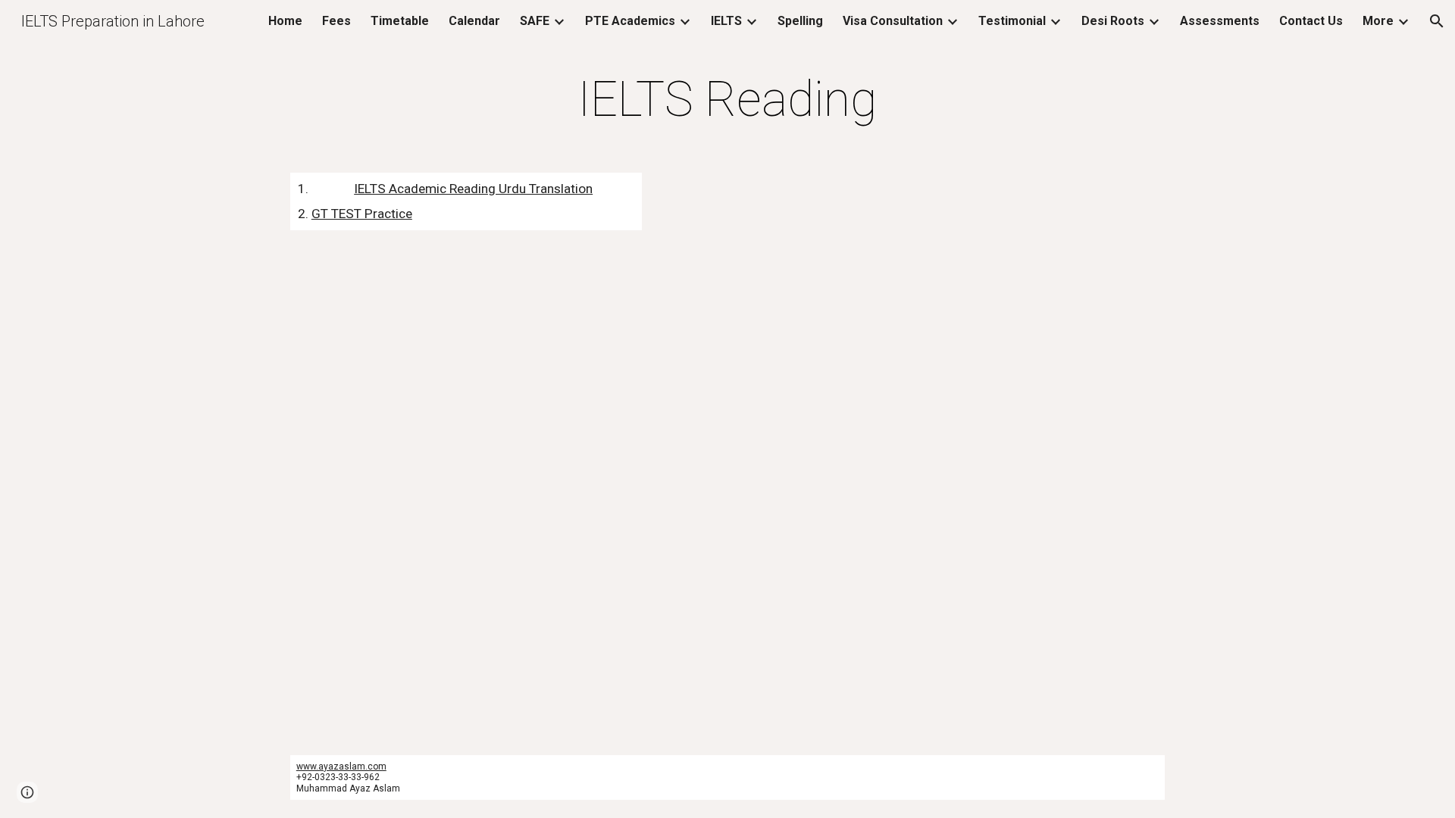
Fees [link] (336, 21)
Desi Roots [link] (1112, 21)
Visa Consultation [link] (893, 21)
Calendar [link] (474, 21)
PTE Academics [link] (630, 21)
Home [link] (285, 21)
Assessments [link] (1219, 21)
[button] (1437, 21)
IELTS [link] (726, 21)
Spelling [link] (800, 21)
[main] (727, 100)
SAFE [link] (534, 21)
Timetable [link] (400, 21)
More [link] (1378, 21)
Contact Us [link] (1311, 21)
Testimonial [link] (1012, 21)
